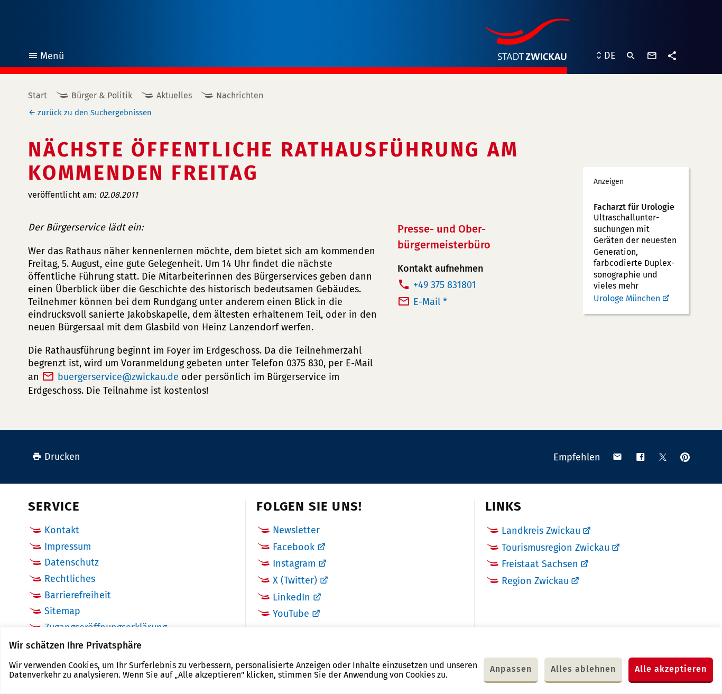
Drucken (62, 456)
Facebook (293, 547)
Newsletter (296, 530)
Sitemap (62, 611)
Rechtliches (69, 579)
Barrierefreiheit (77, 595)
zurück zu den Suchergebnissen (95, 112)
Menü (45, 57)
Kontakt (61, 530)
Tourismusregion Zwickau (555, 547)
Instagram (294, 563)
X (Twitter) (295, 580)
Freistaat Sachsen (540, 564)
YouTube (291, 613)
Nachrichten (239, 95)
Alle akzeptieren (671, 669)
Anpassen (511, 669)
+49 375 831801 (444, 285)
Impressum (67, 546)
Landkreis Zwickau (541, 530)
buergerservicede (118, 377)
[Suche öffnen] (631, 56)
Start (37, 95)
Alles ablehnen (583, 669)
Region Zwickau (535, 581)
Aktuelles (174, 95)
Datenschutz (71, 562)
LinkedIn (291, 597)
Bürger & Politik (101, 95)
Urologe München (627, 298)
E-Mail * (430, 302)
